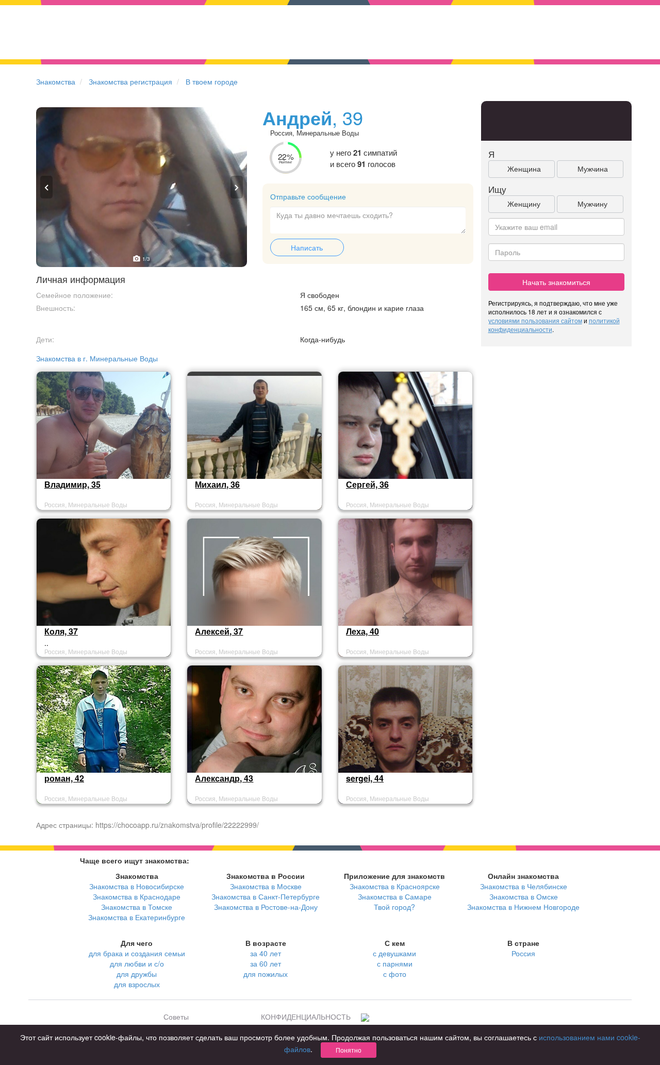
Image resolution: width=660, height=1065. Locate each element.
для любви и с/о (137, 963)
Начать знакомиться (556, 282)
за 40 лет (265, 953)
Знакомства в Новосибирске (136, 886)
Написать (307, 247)
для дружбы (137, 974)
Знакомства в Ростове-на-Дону (266, 907)
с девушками (394, 953)
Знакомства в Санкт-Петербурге (265, 896)
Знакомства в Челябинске (523, 886)
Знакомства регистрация (130, 81)
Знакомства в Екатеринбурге (136, 917)
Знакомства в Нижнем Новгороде (523, 907)
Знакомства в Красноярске (395, 886)
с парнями (394, 963)
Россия (523, 953)
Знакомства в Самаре (395, 896)
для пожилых (265, 974)
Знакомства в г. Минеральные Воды (97, 358)
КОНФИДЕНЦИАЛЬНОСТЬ (306, 1016)
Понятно (348, 1049)
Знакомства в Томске (136, 907)
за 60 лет (265, 963)
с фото (394, 974)
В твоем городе (212, 81)
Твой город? (394, 907)
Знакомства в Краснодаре (136, 896)
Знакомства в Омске (523, 896)
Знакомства (55, 81)
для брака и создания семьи (137, 953)
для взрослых (137, 984)
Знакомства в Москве (266, 886)
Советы (176, 1016)
